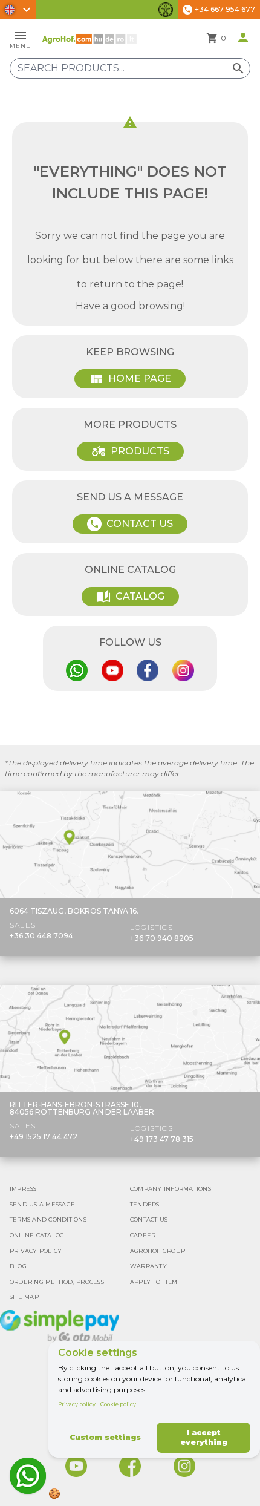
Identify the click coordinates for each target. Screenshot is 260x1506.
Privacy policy (77, 1404)
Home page (130, 379)
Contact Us (131, 523)
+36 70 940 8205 (161, 938)
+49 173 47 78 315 (161, 1139)
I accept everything (203, 1437)
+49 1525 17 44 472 (43, 1136)
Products (130, 451)
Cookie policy (118, 1404)
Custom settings (105, 1437)
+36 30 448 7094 (41, 935)
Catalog (130, 596)
